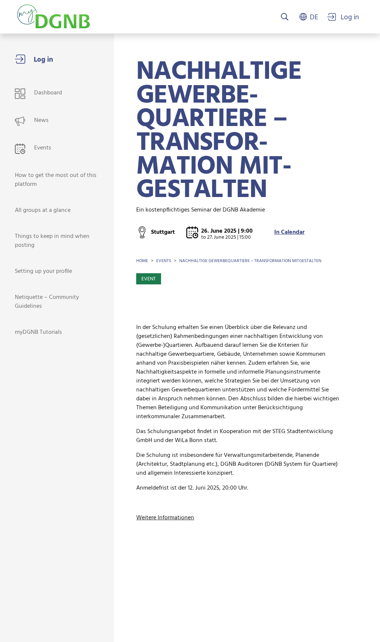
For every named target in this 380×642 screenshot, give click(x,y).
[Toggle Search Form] (285, 17)
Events (163, 261)
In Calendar (289, 232)
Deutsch (314, 16)
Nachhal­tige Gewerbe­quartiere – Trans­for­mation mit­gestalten (250, 261)
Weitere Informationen (165, 518)
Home (142, 261)
